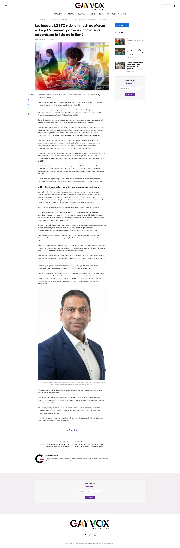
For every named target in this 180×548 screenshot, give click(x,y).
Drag (101, 14)
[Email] (28, 114)
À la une (119, 33)
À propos (122, 14)
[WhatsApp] (28, 109)
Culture (81, 14)
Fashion (93, 14)
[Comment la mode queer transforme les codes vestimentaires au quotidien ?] (120, 65)
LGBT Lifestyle (44, 19)
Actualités (59, 14)
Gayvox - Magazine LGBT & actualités (80, 543)
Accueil (37, 19)
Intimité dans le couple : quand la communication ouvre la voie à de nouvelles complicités (135, 52)
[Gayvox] (90, 6)
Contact (166, 6)
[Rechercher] (174, 6)
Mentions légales (98, 543)
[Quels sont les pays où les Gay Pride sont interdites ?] (120, 41)
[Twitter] (28, 104)
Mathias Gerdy (52, 455)
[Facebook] (28, 99)
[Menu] (6, 6)
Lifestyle (71, 14)
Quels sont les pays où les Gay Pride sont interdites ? (135, 40)
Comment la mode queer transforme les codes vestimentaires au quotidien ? (135, 66)
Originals (111, 14)
